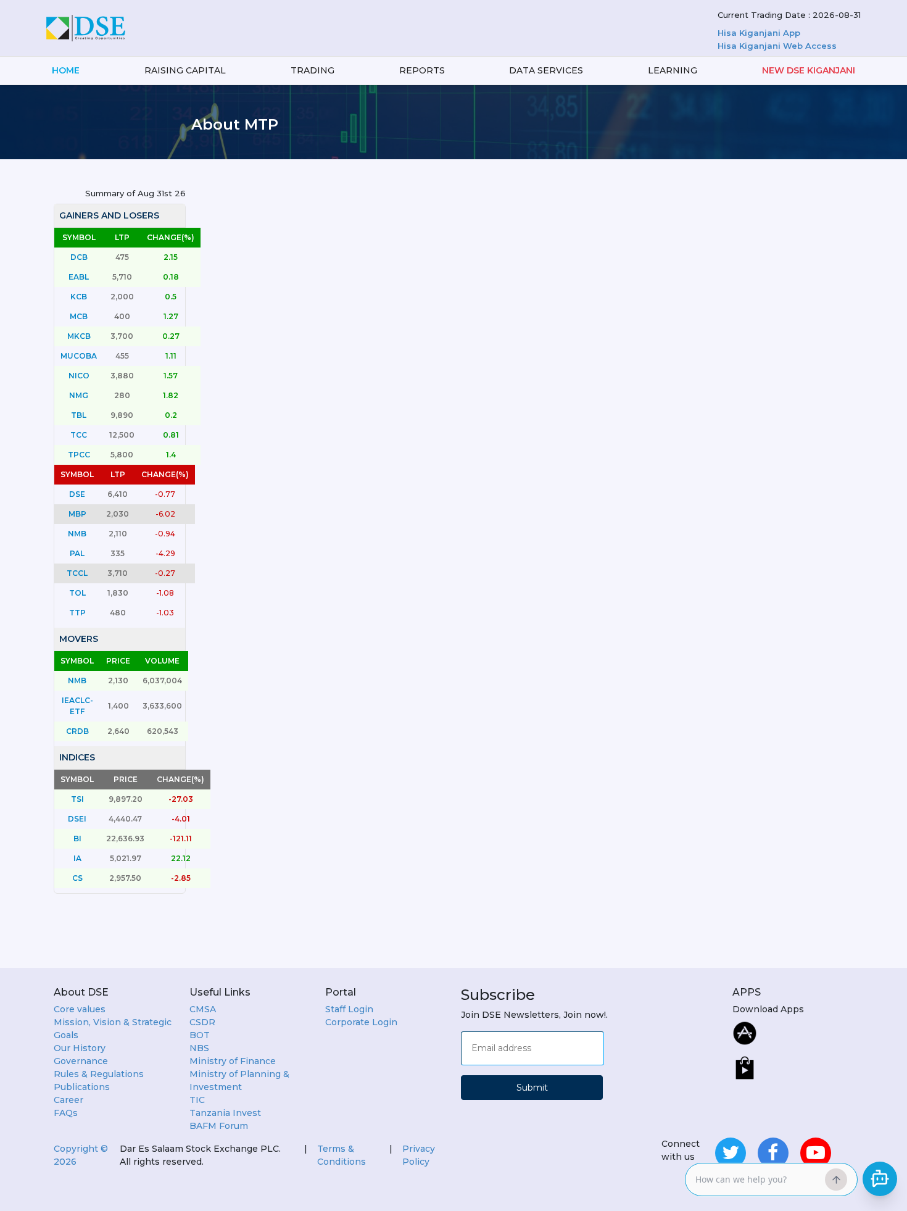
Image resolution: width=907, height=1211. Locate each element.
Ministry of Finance (232, 1061)
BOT (199, 1035)
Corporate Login (361, 1022)
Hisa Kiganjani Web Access (777, 46)
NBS (199, 1048)
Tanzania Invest (225, 1112)
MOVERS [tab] (78, 638)
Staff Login (349, 1009)
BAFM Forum (218, 1125)
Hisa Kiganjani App (759, 33)
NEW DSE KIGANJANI (808, 70)
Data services (546, 70)
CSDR (202, 1022)
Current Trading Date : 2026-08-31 (789, 15)
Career (68, 1099)
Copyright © (81, 1155)
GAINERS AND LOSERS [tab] (109, 215)
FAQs (66, 1112)
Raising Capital (185, 70)
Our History (80, 1048)
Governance (81, 1061)
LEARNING (672, 70)
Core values (80, 1009)
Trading (312, 70)
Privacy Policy (418, 1155)
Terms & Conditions (341, 1155)
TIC (197, 1099)
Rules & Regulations (99, 1074)
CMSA (202, 1009)
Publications (82, 1086)
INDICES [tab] (77, 757)
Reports (422, 70)
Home (66, 70)
